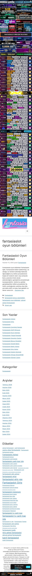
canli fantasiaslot (20, 448)
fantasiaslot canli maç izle (13, 461)
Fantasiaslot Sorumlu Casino (11, 338)
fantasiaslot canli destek (9, 459)
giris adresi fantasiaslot (11, 533)
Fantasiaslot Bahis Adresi (10, 346)
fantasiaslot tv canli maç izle (14, 517)
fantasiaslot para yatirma (10, 504)
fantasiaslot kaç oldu (8, 496)
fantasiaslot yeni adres (10, 524)
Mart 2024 (5, 431)
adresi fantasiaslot (8, 448)
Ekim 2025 (5, 390)
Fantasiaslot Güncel (8, 485)
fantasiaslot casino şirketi (7, 470)
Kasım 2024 (6, 409)
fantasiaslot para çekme (9, 506)
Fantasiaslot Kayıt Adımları (11, 333)
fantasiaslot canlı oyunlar (23, 467)
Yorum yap (8, 305)
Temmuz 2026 (7, 385)
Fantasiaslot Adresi (8, 319)
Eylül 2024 (5, 415)
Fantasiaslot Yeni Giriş (9, 526)
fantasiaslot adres (7, 452)
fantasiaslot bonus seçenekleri (15, 298)
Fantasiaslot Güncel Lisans (11, 357)
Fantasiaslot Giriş (8, 322)
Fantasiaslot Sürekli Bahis (10, 344)
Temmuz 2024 (7, 420)
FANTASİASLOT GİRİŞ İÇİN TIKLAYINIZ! (16, 34)
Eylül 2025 (5, 393)
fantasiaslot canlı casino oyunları (12, 465)
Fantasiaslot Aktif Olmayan (11, 330)
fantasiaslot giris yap (12, 479)
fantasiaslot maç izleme (9, 498)
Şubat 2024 (6, 434)
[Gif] (16, 93)
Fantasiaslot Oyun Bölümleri (14, 257)
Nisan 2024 (6, 429)
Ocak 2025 (6, 404)
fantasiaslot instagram (11, 492)
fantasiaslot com (19, 470)
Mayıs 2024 (6, 426)
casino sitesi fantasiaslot (11, 450)
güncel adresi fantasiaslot (11, 535)
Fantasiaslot (9, 295)
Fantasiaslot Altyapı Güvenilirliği (12, 355)
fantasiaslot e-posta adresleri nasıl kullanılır (11, 472)
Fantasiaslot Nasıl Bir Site (10, 500)
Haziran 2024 (6, 423)
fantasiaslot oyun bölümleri (11, 300)
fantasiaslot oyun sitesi (9, 502)
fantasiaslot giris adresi (10, 474)
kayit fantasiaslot (10, 537)
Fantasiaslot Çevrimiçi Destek (12, 327)
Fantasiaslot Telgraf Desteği (11, 335)
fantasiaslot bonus (8, 457)
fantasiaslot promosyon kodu (11, 508)
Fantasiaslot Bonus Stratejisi (11, 341)
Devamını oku (19, 290)
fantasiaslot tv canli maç (12, 513)
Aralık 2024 (6, 407)
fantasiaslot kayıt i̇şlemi (9, 494)
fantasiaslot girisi (9, 476)
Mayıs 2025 (6, 398)
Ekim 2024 (5, 412)
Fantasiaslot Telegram (9, 511)
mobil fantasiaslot (7, 540)
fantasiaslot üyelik (9, 530)
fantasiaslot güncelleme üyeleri (8, 489)
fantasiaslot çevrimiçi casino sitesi (9, 528)
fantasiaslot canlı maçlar (9, 468)
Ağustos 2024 (7, 418)
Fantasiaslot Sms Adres (10, 349)
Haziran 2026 (6, 387)
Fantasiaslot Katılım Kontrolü (11, 352)
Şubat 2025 (6, 401)
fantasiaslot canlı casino (9, 463)
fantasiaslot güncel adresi (10, 487)
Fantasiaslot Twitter (20, 521)
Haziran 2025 (6, 396)
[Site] (16, 58)
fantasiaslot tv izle (8, 521)
